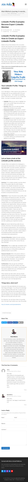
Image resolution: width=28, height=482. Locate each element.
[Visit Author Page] (14, 331)
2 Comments (15, 31)
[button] (26, 4)
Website (3, 423)
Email (15, 417)
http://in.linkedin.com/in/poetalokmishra (11, 304)
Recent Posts (14, 13)
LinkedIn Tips (6, 31)
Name (3, 417)
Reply (25, 389)
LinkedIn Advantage (6, 312)
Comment (4, 429)
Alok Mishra (17, 30)
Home (8, 13)
